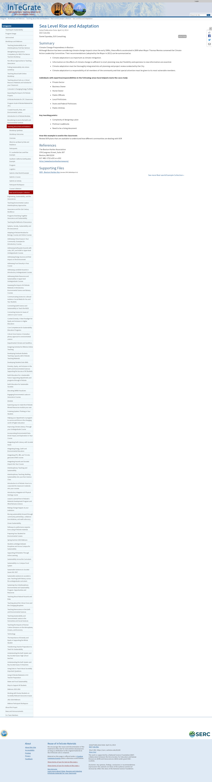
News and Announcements (14, 711)
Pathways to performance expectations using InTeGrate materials (18, 528)
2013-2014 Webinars (13, 700)
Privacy (28, 756)
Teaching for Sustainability (14, 30)
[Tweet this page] (209, 40)
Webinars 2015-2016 (13, 689)
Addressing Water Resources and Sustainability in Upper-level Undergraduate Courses (18, 278)
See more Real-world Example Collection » (166, 175)
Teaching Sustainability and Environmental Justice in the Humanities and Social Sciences (17, 618)
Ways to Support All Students (16, 685)
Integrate (3, 18)
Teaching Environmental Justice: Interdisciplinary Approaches (18, 204)
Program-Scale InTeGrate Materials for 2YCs (19, 104)
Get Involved (10, 37)
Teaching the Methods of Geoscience (19, 222)
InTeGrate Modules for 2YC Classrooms (20, 99)
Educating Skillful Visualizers (16, 391)
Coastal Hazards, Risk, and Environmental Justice (16, 111)
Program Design (11, 34)
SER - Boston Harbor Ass (49, 172)
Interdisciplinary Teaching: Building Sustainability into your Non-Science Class (19, 476)
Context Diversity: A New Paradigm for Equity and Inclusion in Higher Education (19, 321)
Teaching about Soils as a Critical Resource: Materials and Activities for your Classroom (19, 82)
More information (52, 769)
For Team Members (12, 715)
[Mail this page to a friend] (209, 44)
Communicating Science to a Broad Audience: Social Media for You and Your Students (19, 299)
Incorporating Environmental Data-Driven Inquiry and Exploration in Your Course (20, 435)
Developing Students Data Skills (17, 362)
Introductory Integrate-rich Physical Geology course (19, 493)
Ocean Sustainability (14, 523)
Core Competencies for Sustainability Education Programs (19, 329)
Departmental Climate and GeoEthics (19, 343)
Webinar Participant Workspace (17, 703)
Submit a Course (14, 177)
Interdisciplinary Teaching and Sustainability (17, 469)
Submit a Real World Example (19, 173)
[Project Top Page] (106, 10)
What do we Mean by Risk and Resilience (19, 143)
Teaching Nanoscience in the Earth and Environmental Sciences (18, 610)
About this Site (30, 747)
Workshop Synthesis (16, 130)
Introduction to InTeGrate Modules (18, 116)
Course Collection (15, 189)
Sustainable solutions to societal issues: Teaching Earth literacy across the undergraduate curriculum (19, 578)
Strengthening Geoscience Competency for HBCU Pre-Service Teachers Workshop (18, 54)
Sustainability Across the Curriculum (19, 559)
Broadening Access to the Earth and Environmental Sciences (19, 121)
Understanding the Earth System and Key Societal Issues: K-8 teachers (19, 663)
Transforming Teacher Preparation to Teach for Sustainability (19, 648)
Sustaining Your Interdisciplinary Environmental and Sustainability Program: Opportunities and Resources (18, 589)
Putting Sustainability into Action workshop (18, 68)
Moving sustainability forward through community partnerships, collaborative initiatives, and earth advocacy (20, 516)
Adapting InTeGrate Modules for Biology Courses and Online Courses (19, 234)
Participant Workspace (16, 185)
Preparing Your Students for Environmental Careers (16, 534)
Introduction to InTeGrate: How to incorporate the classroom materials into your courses (19, 485)
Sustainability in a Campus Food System (18, 564)
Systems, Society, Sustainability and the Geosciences (19, 227)
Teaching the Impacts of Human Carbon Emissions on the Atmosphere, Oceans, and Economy (20, 627)
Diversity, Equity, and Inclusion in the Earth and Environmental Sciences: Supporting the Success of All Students (19, 368)
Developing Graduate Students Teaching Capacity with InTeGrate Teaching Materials (18, 355)
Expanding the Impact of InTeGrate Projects (18, 94)
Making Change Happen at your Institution (17, 509)
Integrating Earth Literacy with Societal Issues (20, 443)
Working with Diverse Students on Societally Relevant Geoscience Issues (19, 694)
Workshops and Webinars (16, 18)
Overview (12, 138)
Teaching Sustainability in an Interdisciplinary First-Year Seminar (18, 46)
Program (12, 165)
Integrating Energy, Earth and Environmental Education (17, 450)
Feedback (29, 759)
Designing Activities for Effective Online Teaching (20, 348)
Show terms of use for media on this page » (64, 765)
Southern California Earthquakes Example (20, 160)
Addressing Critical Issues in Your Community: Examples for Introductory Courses (18, 241)
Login (197, 1)
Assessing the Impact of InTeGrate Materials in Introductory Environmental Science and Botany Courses (19, 289)
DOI (40, 32)
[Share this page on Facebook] (209, 36)
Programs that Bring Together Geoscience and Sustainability (17, 217)
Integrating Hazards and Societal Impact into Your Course (18, 462)
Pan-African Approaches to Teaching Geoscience (19, 62)
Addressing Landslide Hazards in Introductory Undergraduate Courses (19, 271)
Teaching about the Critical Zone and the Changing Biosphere (19, 604)
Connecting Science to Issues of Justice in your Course (17, 313)
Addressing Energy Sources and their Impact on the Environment (19, 258)
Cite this (46, 32)
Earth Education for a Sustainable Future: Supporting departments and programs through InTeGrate (19, 377)
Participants (13, 148)
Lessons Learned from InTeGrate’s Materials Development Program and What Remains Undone (19, 501)
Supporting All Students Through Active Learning (18, 554)
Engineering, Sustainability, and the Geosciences (19, 197)
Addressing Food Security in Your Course (18, 264)
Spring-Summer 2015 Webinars (17, 540)
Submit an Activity (15, 181)
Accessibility (29, 750)
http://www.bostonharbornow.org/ (54, 161)
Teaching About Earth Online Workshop (16, 75)
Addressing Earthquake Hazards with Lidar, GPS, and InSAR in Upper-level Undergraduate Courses (19, 250)
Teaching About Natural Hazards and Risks (19, 598)
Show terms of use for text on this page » (63, 762)
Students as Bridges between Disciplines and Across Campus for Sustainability (18, 546)
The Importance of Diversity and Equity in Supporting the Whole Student (18, 640)
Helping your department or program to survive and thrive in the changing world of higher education (19, 420)
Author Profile (182, 36)
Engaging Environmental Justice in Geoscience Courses (18, 396)
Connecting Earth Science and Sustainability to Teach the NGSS (18, 307)
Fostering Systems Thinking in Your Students (18, 412)
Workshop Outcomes (16, 134)
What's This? (92, 752)
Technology (11, 634)
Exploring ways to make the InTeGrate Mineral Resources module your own (19, 406)
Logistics (12, 169)
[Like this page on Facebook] (209, 32)
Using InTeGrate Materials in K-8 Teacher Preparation (17, 676)
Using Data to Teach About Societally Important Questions (19, 670)
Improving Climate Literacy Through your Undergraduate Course (19, 428)
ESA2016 (10, 401)
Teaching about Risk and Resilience (37, 18)
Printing (28, 753)
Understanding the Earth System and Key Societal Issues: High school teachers (19, 655)
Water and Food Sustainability (17, 681)
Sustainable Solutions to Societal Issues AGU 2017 (18, 571)
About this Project (11, 707)
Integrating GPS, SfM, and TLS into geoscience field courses (18, 456)
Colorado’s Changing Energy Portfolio (20, 89)
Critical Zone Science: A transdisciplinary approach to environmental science (19, 336)
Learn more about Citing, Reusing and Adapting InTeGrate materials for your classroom (65, 772)
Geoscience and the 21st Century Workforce (18, 210)
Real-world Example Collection (61, 18)
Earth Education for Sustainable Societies (17, 385)
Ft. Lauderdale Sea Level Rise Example (18, 153)
